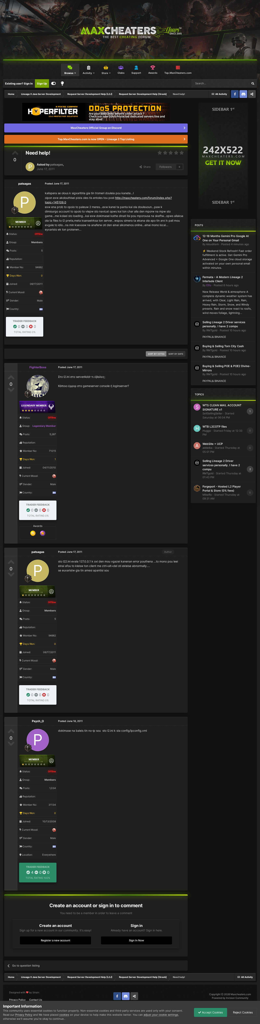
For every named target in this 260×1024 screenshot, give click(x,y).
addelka (207, 447)
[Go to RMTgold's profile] (197, 324)
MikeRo (207, 494)
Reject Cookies (242, 1012)
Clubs (121, 72)
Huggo (207, 430)
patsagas (56, 164)
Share (146, 166)
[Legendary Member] (42, 533)
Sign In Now (136, 940)
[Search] (252, 83)
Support (136, 72)
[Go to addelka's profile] (197, 445)
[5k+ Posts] (33, 533)
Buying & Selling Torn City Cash (223, 346)
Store (105, 73)
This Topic (237, 83)
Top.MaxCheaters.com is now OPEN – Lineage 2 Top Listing (96, 139)
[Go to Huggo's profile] (197, 428)
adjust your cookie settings (161, 1014)
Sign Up (42, 83)
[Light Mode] (62, 83)
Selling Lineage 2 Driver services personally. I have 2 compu (221, 465)
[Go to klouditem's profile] (197, 237)
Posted (235, 244)
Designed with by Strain (24, 992)
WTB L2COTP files (215, 426)
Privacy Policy (17, 999)
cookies (64, 1014)
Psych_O (38, 721)
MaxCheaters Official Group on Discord (96, 127)
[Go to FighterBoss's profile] (38, 386)
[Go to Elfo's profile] (197, 278)
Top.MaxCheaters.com (178, 72)
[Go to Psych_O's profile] (38, 740)
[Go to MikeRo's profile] (197, 488)
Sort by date (175, 354)
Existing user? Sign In (19, 83)
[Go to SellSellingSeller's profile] (197, 407)
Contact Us (35, 999)
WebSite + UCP (213, 443)
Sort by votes (156, 354)
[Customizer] (53, 83)
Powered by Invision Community (230, 997)
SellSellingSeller (212, 413)
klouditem (212, 244)
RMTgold (211, 330)
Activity (87, 73)
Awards (152, 72)
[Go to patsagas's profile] (30, 166)
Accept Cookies (212, 1012)
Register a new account (55, 940)
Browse (68, 73)
